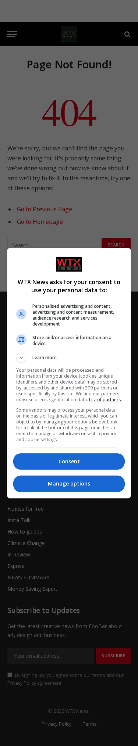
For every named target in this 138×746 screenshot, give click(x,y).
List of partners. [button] (105, 399)
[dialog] (69, 373)
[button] (69, 357)
